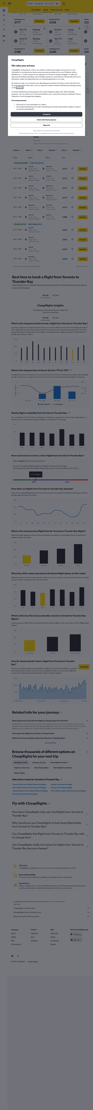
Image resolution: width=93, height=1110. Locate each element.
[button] (46, 114)
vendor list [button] (19, 88)
